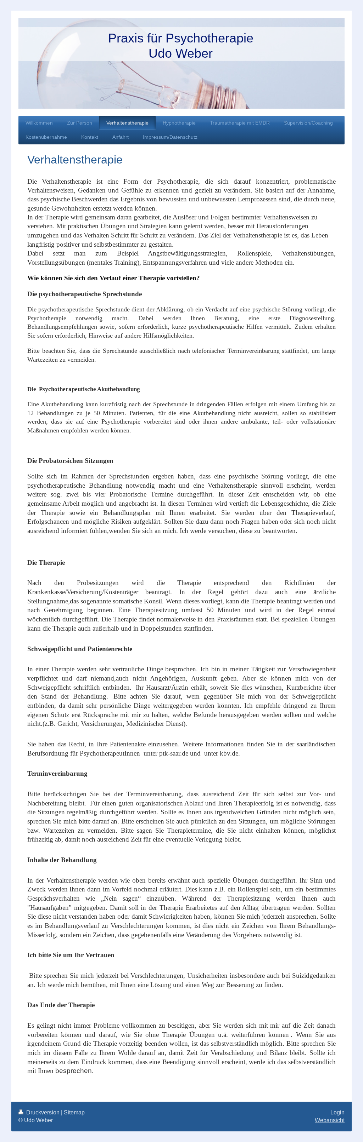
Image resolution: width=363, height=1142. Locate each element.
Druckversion (43, 1112)
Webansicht (330, 1120)
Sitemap (74, 1112)
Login (337, 1112)
